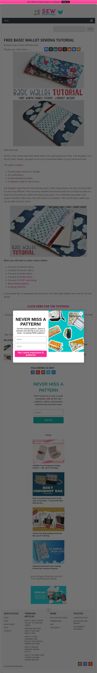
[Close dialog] (81, 313)
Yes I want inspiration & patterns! (31, 354)
